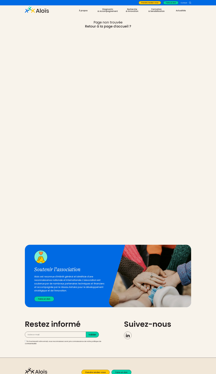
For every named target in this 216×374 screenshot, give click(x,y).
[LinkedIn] (128, 335)
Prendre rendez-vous (149, 3)
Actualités (181, 11)
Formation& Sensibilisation (156, 10)
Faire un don (171, 3)
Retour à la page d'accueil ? (108, 26)
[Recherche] (190, 2)
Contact (184, 3)
